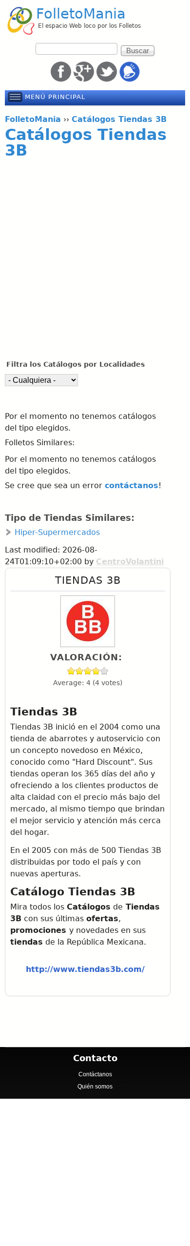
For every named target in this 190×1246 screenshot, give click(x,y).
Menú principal (55, 96)
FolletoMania (81, 13)
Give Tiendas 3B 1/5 (71, 670)
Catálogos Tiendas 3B (86, 142)
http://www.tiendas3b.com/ (85, 969)
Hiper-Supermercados (57, 532)
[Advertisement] (95, 259)
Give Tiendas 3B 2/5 (80, 670)
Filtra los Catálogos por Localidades (75, 364)
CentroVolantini (130, 561)
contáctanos (131, 485)
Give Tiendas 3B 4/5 (96, 670)
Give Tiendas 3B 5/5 (104, 670)
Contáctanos (95, 1074)
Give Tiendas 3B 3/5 (88, 670)
